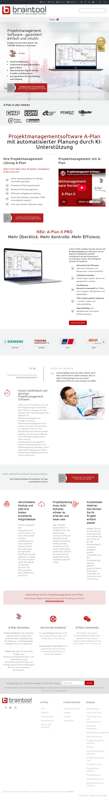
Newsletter (69, 720)
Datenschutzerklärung (49, 691)
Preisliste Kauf (47, 720)
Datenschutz (95, 795)
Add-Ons (45, 712)
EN (105, 2)
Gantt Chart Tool (94, 712)
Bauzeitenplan (93, 708)
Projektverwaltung (95, 778)
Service (62, 2)
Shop (52, 2)
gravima (70, 791)
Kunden (67, 716)
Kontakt (72, 2)
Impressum (83, 795)
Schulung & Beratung (46, 725)
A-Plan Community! (92, 643)
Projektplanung (93, 774)
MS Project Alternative (92, 727)
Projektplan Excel (94, 764)
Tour (44, 2)
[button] (52, 19)
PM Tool (90, 747)
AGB (105, 795)
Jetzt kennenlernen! (54, 601)
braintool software (72, 708)
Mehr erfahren (78, 323)
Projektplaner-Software (93, 769)
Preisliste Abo (47, 716)
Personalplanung (94, 736)
